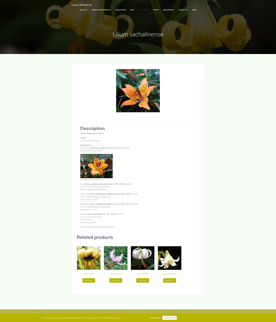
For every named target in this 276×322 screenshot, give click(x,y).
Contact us (183, 10)
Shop (132, 10)
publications (120, 10)
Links (194, 10)
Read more (89, 280)
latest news (143, 10)
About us (83, 10)
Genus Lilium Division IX (101, 10)
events (156, 10)
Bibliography (168, 10)
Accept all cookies (169, 318)
